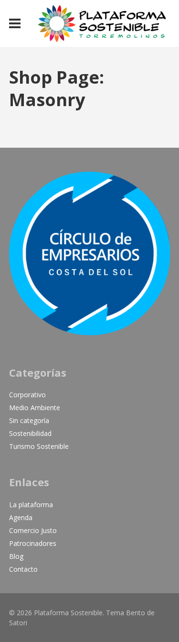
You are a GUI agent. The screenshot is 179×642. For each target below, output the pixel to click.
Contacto (23, 569)
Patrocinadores (32, 543)
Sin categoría (29, 420)
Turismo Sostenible (39, 446)
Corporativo (27, 394)
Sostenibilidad (30, 433)
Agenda (20, 517)
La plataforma (31, 504)
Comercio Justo (33, 530)
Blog (16, 556)
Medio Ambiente (34, 407)
